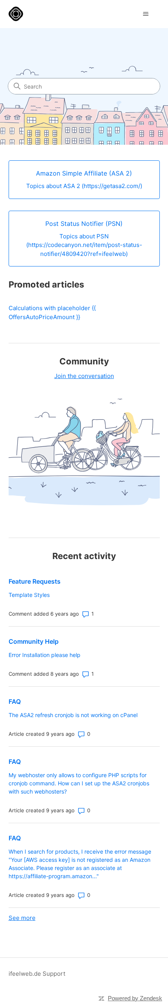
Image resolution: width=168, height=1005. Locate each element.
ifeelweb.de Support (37, 973)
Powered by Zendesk (135, 998)
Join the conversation (84, 376)
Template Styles (29, 594)
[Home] (16, 14)
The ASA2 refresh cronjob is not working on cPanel (73, 715)
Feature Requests (35, 581)
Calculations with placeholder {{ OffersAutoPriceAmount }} (52, 312)
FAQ (15, 701)
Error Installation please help (44, 655)
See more (22, 918)
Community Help (34, 641)
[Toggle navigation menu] (146, 14)
